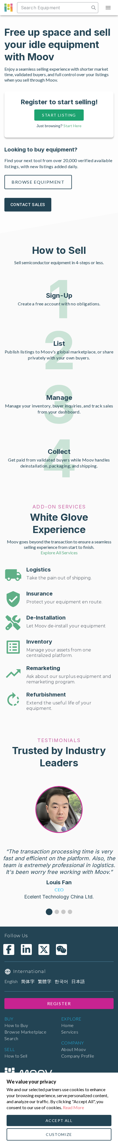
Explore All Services (59, 552)
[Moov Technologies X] (43, 949)
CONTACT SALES (27, 204)
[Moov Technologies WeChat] (61, 949)
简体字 (28, 981)
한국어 (61, 981)
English (11, 981)
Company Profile (77, 1055)
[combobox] (54, 7)
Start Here (72, 125)
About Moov (73, 1049)
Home (67, 1025)
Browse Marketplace (25, 1031)
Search (11, 1038)
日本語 (78, 981)
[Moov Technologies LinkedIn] (26, 949)
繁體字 (44, 981)
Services (69, 1031)
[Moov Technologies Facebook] (8, 949)
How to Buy (16, 1025)
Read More (73, 1107)
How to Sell (15, 1055)
